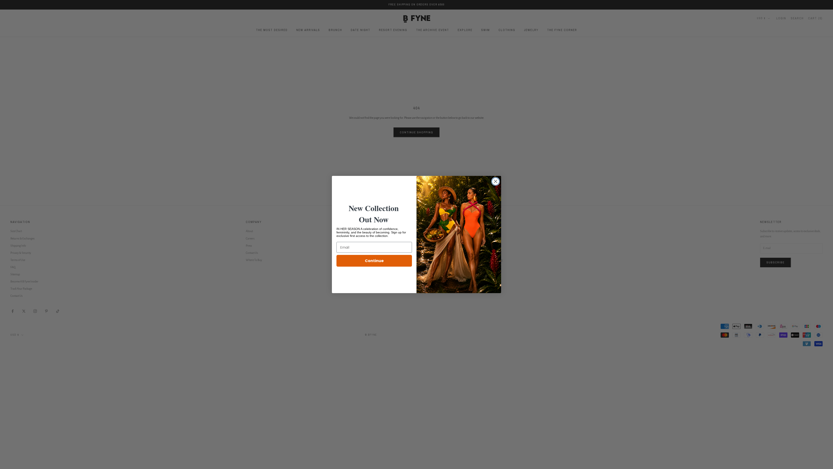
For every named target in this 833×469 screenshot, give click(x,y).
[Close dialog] (495, 181)
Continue (374, 260)
